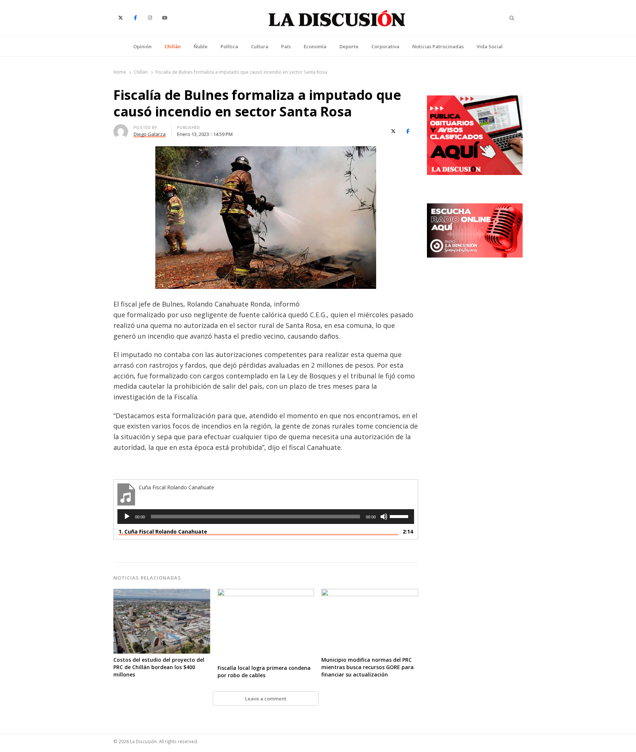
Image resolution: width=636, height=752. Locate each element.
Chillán (173, 46)
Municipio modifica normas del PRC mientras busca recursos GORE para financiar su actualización (367, 667)
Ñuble (201, 46)
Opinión (142, 46)
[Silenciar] (384, 516)
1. (163, 531)
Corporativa (385, 46)
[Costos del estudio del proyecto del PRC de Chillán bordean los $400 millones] (161, 593)
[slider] (400, 515)
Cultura (259, 46)
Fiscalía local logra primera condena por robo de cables (264, 671)
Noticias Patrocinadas (438, 46)
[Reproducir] (127, 516)
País (286, 46)
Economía (315, 46)
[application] (265, 516)
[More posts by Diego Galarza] (120, 128)
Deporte (348, 46)
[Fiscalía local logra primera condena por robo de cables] (266, 593)
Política (229, 46)
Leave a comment (265, 698)
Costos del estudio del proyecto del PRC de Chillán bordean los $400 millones (158, 667)
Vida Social (490, 46)
